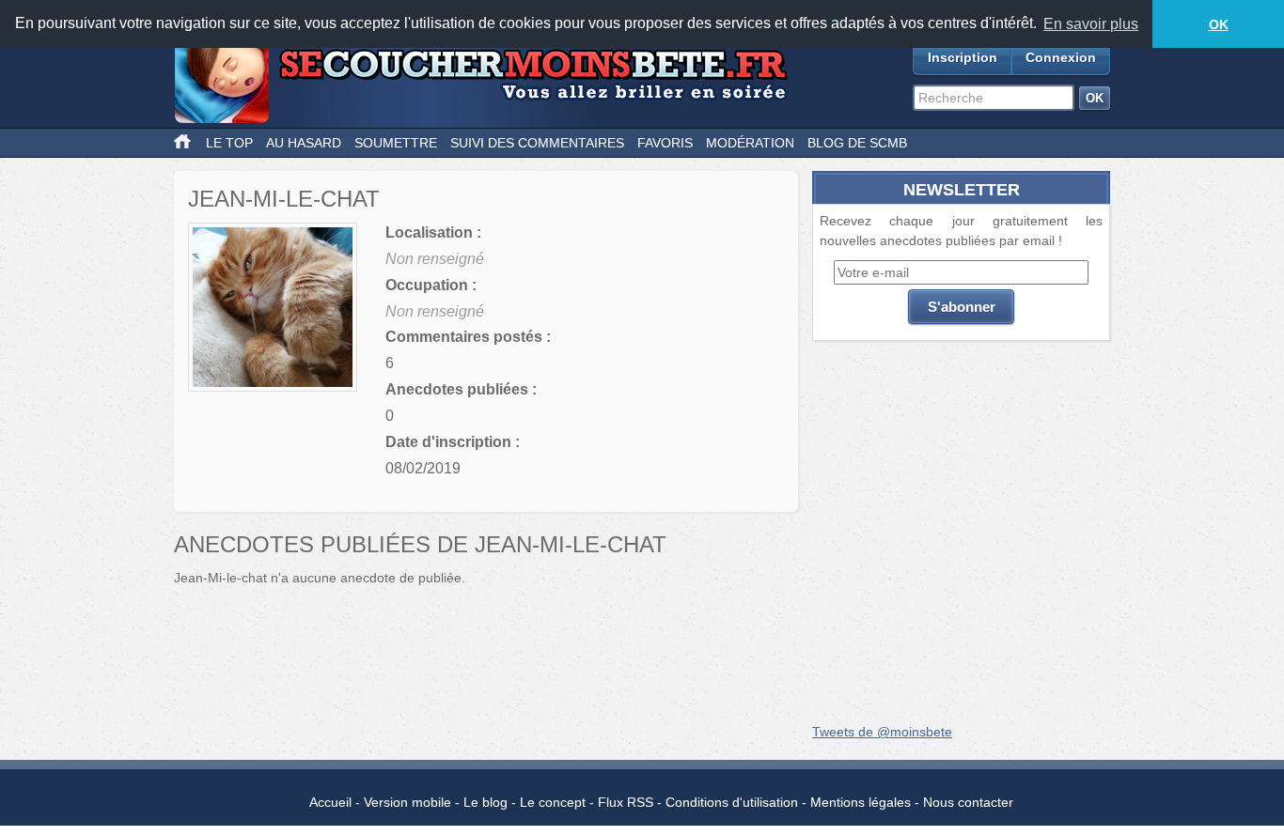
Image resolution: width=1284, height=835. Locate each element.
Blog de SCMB (857, 142)
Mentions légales (860, 802)
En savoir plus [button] (1090, 24)
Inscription (962, 57)
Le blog (485, 802)
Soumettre (395, 142)
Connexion (1061, 57)
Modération (750, 142)
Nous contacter (968, 802)
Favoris (665, 142)
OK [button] (1219, 24)
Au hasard (303, 142)
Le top (229, 142)
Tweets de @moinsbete (882, 731)
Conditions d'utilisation (731, 802)
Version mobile (407, 802)
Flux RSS (625, 802)
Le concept (553, 802)
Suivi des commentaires (537, 142)
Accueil (330, 802)
